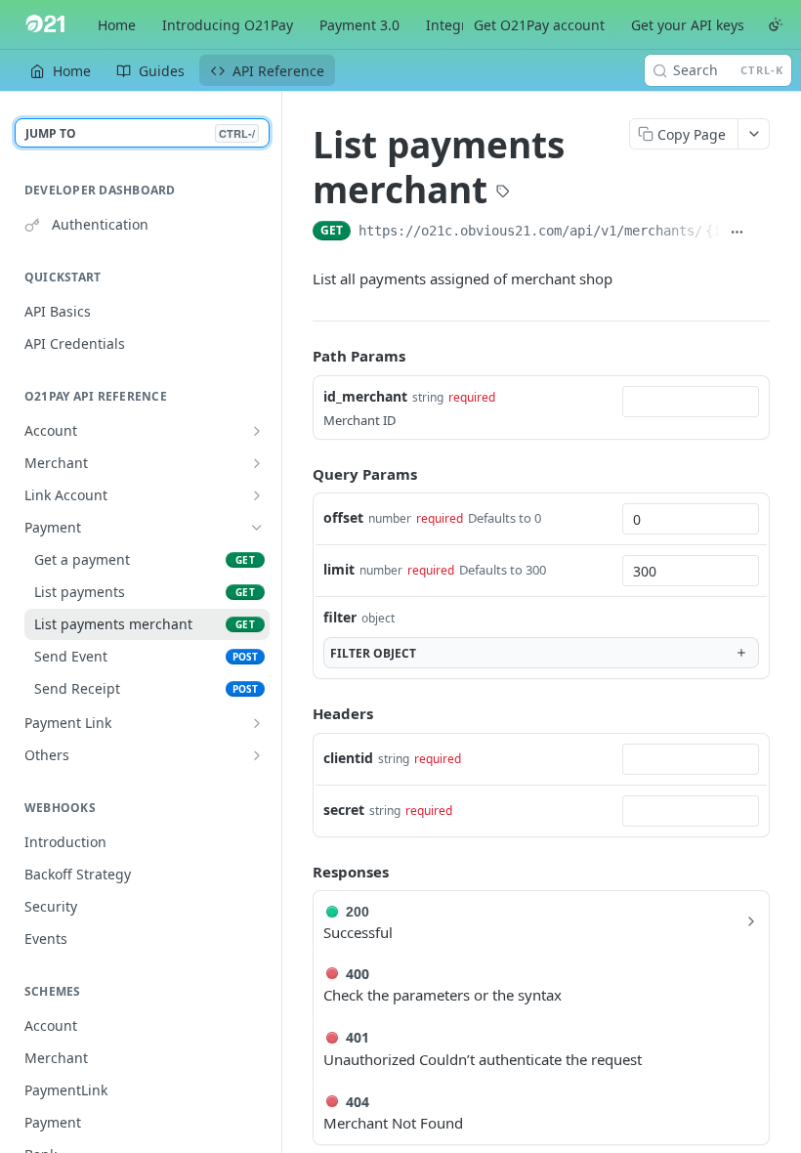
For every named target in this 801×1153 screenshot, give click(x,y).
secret (343, 809)
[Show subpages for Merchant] (257, 463)
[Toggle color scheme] (775, 24)
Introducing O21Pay (227, 25)
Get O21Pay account (539, 25)
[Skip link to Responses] (299, 871)
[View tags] (503, 193)
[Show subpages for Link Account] (257, 495)
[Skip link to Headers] (299, 713)
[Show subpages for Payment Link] (257, 723)
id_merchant (365, 396)
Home (117, 25)
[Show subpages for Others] (257, 755)
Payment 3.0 (359, 25)
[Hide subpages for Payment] (257, 527)
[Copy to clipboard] (761, 232)
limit (339, 569)
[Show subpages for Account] (257, 431)
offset (343, 517)
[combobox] (690, 401)
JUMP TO (140, 133)
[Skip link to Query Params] (299, 474)
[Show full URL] (738, 232)
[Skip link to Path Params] (299, 356)
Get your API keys (687, 25)
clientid (348, 757)
